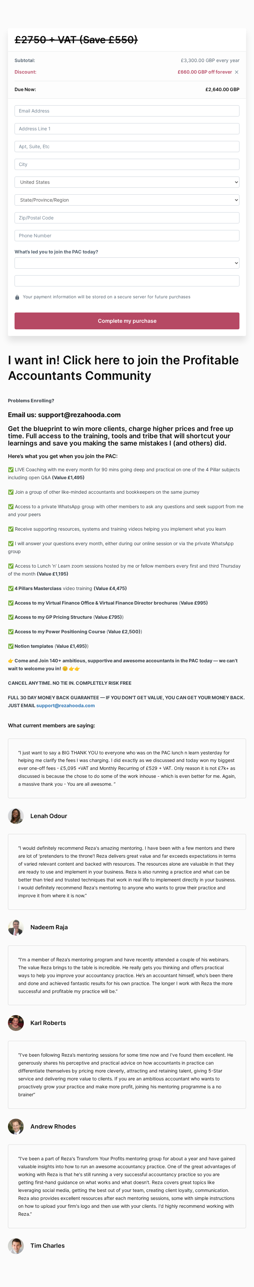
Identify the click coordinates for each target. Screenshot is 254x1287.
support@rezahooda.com (65, 705)
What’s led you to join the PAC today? (56, 251)
